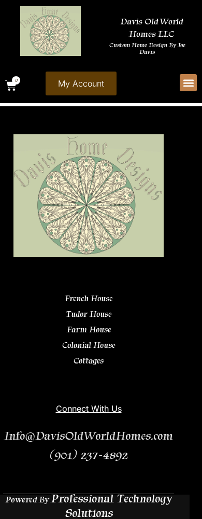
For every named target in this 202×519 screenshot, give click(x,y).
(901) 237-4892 (88, 454)
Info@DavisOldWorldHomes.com (88, 435)
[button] (188, 82)
